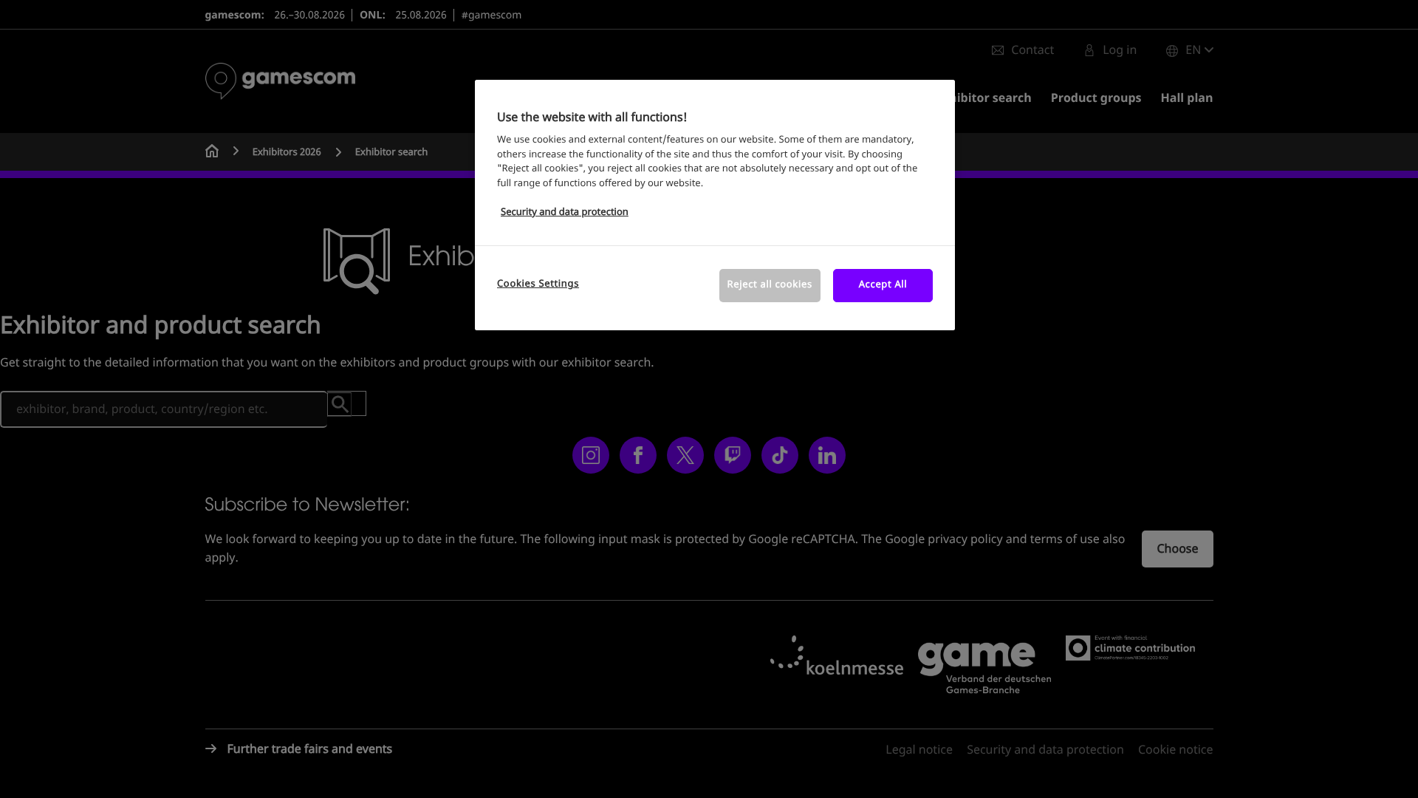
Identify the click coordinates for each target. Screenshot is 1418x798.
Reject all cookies (769, 285)
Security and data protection (564, 212)
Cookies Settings (538, 284)
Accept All (883, 285)
